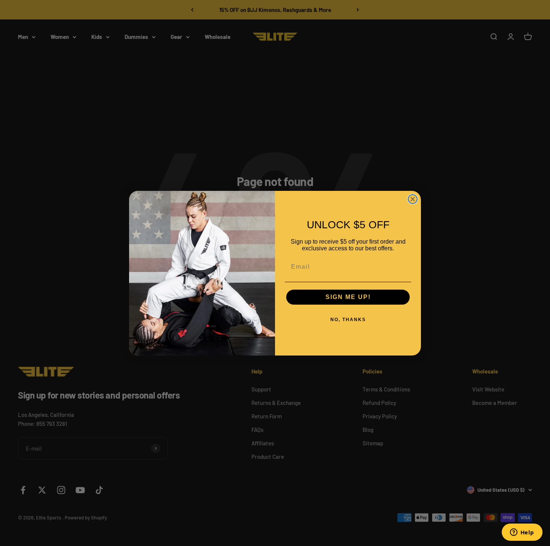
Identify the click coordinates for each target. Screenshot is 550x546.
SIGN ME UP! (348, 297)
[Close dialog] (412, 199)
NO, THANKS (348, 319)
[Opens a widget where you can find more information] (522, 533)
